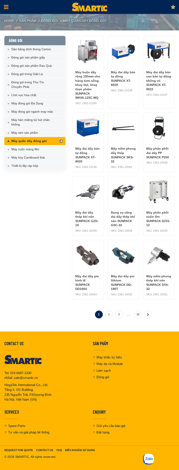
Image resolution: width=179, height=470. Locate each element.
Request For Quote (18, 450)
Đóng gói (102, 377)
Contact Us (44, 450)
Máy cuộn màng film (25, 149)
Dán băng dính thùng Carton (31, 49)
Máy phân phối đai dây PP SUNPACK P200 (157, 153)
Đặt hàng (102, 432)
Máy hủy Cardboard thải (28, 157)
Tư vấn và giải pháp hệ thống (28, 432)
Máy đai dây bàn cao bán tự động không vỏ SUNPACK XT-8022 (158, 80)
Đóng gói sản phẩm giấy (28, 57)
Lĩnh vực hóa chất (23, 95)
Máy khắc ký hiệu (109, 357)
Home (9, 21)
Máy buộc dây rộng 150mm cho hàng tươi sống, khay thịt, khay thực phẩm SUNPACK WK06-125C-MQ (87, 85)
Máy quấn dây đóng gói (84, 21)
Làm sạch (103, 370)
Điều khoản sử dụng (80, 450)
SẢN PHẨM (27, 21)
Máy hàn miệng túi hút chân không (30, 122)
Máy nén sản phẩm (24, 132)
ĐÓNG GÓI (49, 21)
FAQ (59, 450)
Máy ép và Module (109, 364)
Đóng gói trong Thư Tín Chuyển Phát (27, 84)
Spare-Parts (16, 426)
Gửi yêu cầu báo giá (110, 426)
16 (137, 314)
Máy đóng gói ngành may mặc (32, 111)
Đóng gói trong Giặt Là (27, 74)
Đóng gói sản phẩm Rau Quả (31, 65)
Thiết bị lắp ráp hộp (24, 165)
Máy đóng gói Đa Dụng (27, 103)
